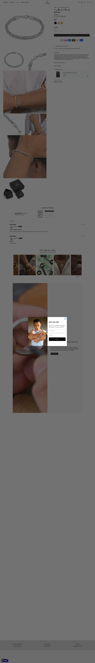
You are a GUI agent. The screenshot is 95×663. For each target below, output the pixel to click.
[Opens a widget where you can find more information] (4, 660)
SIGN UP (57, 339)
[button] (3, 660)
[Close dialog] (65, 319)
